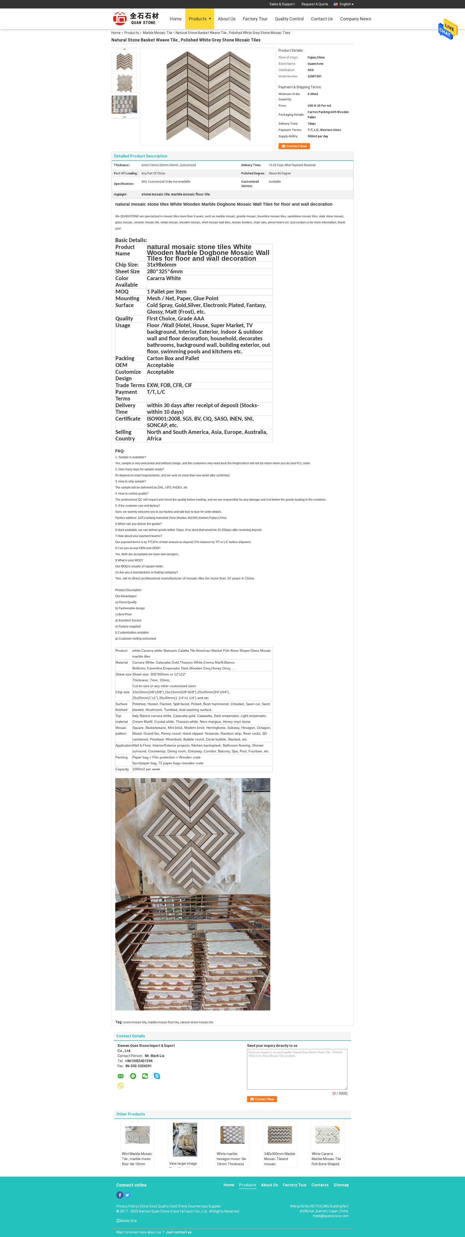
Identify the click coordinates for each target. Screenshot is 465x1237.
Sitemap (341, 1185)
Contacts (320, 1185)
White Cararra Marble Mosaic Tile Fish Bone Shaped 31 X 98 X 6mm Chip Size (327, 1164)
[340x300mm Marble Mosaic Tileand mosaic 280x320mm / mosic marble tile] (280, 1135)
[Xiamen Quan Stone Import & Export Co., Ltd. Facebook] (120, 1195)
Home (176, 18)
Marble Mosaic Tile (157, 33)
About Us (227, 18)
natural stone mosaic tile (196, 1022)
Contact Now (297, 146)
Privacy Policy (127, 1206)
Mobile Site (128, 1221)
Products (198, 18)
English (345, 4)
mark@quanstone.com (331, 1216)
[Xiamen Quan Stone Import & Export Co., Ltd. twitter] (127, 1195)
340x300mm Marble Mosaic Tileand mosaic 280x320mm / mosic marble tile (279, 1164)
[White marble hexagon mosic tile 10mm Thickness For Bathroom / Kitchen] (232, 1135)
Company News (355, 18)
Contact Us (322, 18)
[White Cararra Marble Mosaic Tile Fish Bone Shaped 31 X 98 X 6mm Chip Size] (327, 1135)
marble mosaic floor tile (163, 1022)
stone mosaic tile (134, 1022)
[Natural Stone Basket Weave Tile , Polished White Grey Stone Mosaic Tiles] (124, 61)
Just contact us (179, 1232)
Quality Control (289, 18)
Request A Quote (315, 4)
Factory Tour (255, 18)
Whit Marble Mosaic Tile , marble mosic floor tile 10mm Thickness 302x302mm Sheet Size (137, 1166)
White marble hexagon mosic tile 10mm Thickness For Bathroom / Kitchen (231, 1164)
